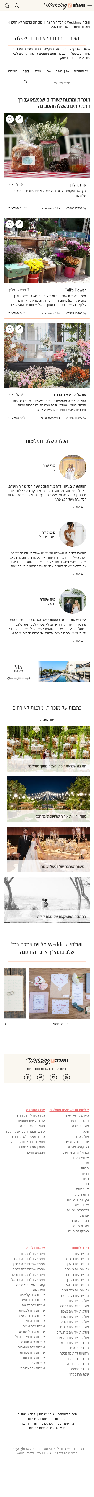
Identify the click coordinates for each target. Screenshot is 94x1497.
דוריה (85, 1173)
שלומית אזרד (80, 1157)
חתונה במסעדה (78, 1369)
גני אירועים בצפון (78, 1280)
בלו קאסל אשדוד (78, 1147)
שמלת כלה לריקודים (32, 1331)
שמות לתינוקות (37, 1419)
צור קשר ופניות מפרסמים (58, 1423)
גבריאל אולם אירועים (75, 1152)
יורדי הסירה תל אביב (76, 1142)
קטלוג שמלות (26, 1414)
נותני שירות (46, 1414)
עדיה (86, 1163)
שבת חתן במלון (79, 1374)
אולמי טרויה (81, 1136)
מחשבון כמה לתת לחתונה (28, 1142)
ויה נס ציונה (81, 1226)
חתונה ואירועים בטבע (75, 1343)
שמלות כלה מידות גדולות (28, 1336)
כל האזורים (81, 71)
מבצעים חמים (36, 1152)
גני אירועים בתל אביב (75, 1290)
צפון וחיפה (62, 71)
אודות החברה (28, 1423)
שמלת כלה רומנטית (32, 1315)
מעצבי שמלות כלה (33, 1253)
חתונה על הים (79, 1348)
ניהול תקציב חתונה (32, 1126)
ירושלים (13, 71)
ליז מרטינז (82, 1189)
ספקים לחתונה (67, 1414)
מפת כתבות (58, 1419)
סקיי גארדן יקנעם (78, 1199)
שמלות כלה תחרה (33, 1342)
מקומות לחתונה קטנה (74, 1353)
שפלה (26, 71)
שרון (48, 71)
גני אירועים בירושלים (76, 1285)
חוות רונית (82, 1194)
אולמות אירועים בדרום (74, 1327)
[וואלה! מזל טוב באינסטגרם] (53, 1077)
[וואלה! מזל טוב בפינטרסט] (40, 1077)
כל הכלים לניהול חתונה (29, 1115)
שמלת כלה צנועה (33, 1305)
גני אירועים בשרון (78, 1264)
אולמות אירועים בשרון (75, 1316)
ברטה (85, 1184)
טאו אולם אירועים (77, 1115)
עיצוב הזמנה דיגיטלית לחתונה (25, 1131)
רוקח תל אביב (80, 1220)
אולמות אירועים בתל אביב (72, 1337)
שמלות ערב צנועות (32, 1368)
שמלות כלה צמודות (32, 1357)
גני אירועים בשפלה (77, 1269)
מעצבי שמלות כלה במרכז (28, 1259)
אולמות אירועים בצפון (75, 1311)
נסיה (86, 1178)
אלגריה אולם (80, 1205)
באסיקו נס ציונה (78, 1231)
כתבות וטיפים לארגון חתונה (27, 1136)
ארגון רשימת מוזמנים (31, 1121)
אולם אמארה (80, 1126)
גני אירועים (82, 1253)
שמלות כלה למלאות (32, 1310)
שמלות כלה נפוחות (32, 1352)
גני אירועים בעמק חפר (74, 1295)
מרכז (38, 71)
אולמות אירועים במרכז (74, 1306)
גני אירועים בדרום (77, 1274)
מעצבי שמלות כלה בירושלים (27, 1280)
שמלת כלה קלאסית (32, 1294)
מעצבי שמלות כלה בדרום (28, 1269)
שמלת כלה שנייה (34, 1326)
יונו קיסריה (82, 1215)
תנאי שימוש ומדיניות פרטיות (47, 1428)
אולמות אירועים (79, 1301)
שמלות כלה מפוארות (31, 1347)
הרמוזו (84, 1168)
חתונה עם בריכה (78, 1364)
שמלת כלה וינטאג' (33, 1300)
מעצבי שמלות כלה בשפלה (28, 1274)
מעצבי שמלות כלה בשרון (29, 1264)
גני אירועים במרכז (77, 1259)
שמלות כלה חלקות (33, 1321)
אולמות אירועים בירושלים (73, 1332)
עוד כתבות (47, 719)
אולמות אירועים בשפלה (74, 1322)
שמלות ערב (37, 1363)
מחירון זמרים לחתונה (31, 1147)
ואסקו (85, 1131)
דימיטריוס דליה (79, 1121)
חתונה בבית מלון (78, 1358)
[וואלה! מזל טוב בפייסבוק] (27, 1077)
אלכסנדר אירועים (78, 1210)
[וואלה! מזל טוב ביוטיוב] (66, 1077)
